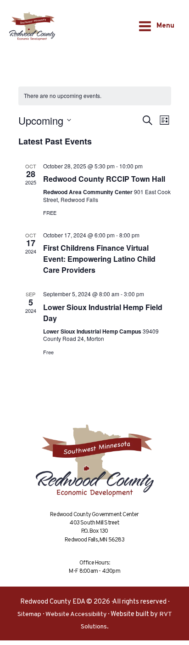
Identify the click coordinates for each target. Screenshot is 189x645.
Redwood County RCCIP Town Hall (104, 178)
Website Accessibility (75, 614)
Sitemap (29, 614)
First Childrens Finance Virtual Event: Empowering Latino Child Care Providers (99, 258)
